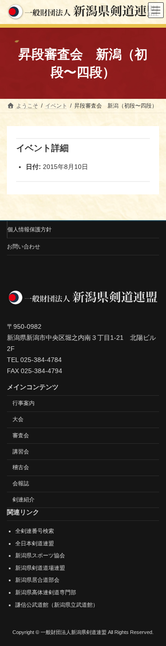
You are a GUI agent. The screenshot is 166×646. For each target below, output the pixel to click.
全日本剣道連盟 (34, 543)
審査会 (20, 435)
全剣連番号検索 (34, 531)
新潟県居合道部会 (37, 580)
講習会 (20, 451)
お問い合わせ (23, 246)
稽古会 (20, 467)
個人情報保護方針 (29, 229)
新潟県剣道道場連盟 (40, 568)
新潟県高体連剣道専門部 (45, 592)
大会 (18, 419)
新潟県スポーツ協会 (40, 555)
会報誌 (20, 483)
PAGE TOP (152, 616)
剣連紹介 (23, 499)
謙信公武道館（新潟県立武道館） (56, 604)
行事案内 (23, 403)
